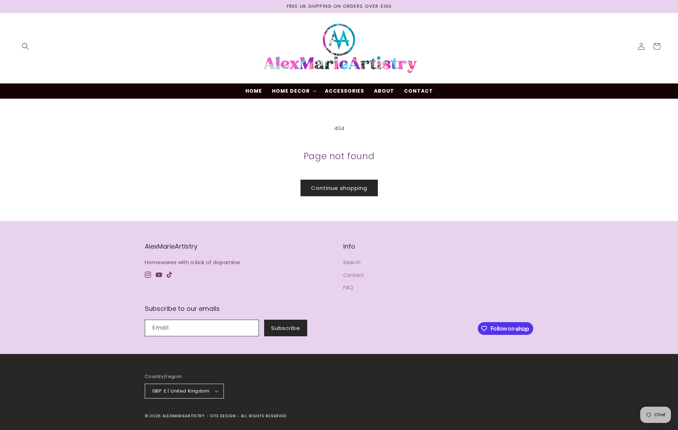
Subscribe (285, 328)
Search (352, 262)
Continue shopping (339, 188)
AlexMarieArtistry (183, 416)
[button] (25, 46)
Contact (353, 275)
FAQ (348, 287)
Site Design (223, 416)
